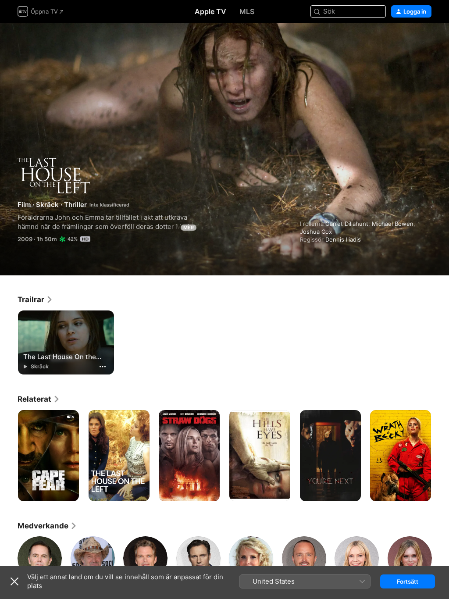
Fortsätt (407, 581)
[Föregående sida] (9, 456)
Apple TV (210, 11)
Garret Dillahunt (346, 223)
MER (188, 228)
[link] (35, 299)
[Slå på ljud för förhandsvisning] (425, 40)
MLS (246, 11)
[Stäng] (14, 581)
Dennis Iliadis (343, 239)
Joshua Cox (316, 231)
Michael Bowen (392, 223)
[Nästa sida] (440, 456)
